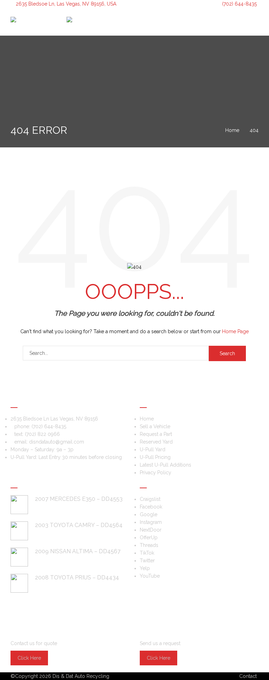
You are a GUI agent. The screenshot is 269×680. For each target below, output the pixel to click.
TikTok (147, 553)
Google (148, 514)
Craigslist (150, 499)
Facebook (151, 507)
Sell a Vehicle (155, 426)
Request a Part (156, 434)
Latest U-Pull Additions (165, 465)
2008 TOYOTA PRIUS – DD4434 (77, 577)
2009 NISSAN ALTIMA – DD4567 (77, 551)
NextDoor (150, 530)
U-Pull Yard (152, 449)
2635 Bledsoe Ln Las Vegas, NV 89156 (54, 419)
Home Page (235, 331)
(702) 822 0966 (42, 434)
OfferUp (149, 537)
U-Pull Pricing (155, 457)
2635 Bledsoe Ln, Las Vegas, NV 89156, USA (66, 4)
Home (147, 419)
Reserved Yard (156, 442)
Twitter (147, 560)
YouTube (150, 576)
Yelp (145, 568)
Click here (29, 658)
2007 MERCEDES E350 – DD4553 (79, 499)
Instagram (151, 522)
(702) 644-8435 (239, 4)
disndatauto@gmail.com (56, 442)
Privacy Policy (155, 472)
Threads (149, 545)
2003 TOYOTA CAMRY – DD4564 (79, 525)
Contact (248, 676)
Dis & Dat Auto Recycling (81, 676)
